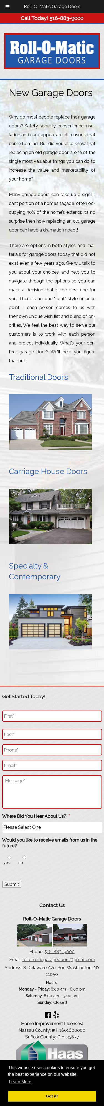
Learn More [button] (20, 1081)
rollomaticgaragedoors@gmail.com (58, 959)
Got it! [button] (52, 1096)
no (20, 862)
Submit (11, 884)
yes (6, 862)
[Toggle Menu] (7, 6)
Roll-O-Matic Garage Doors (52, 6)
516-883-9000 (59, 951)
